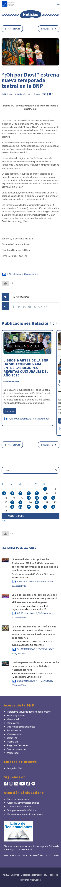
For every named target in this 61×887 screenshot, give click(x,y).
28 (37, 507)
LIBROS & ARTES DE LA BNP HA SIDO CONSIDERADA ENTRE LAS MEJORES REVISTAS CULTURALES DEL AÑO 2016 (25, 368)
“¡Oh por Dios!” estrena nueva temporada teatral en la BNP (30, 80)
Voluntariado (13, 719)
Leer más (9, 411)
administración (12, 381)
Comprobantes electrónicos (21, 810)
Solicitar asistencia (16, 749)
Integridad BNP (14, 768)
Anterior (14, 28)
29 (45, 507)
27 (29, 507)
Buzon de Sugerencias (18, 799)
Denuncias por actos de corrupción (25, 814)
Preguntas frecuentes (18, 745)
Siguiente (47, 28)
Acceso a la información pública (23, 802)
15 (45, 497)
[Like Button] (5, 283)
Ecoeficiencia (14, 730)
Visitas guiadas (14, 734)
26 (20, 507)
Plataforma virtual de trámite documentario (29, 711)
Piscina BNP (13, 741)
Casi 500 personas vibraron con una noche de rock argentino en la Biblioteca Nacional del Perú (35, 666)
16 (53, 497)
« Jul (4, 520)
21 (37, 502)
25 (12, 507)
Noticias (8, 94)
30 (53, 507)
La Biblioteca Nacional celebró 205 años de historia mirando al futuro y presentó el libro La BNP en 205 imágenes (34, 598)
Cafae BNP (12, 738)
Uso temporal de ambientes (21, 726)
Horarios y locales (16, 715)
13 (29, 497)
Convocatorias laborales (19, 806)
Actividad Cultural (22, 94)
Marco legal (13, 752)
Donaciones (13, 723)
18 (12, 502)
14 (37, 497)
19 (20, 502)
